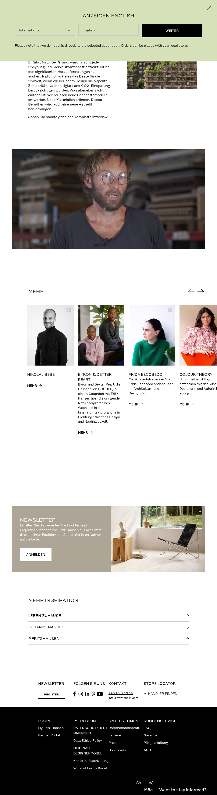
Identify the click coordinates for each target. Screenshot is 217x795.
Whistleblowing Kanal (90, 768)
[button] (183, 789)
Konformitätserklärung (90, 761)
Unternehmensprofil (124, 728)
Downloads (117, 750)
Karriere (114, 735)
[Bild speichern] (69, 310)
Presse (114, 742)
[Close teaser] (138, 783)
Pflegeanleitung (156, 742)
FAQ (147, 728)
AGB (147, 750)
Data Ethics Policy (87, 740)
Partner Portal (49, 735)
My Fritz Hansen (51, 728)
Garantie (150, 735)
